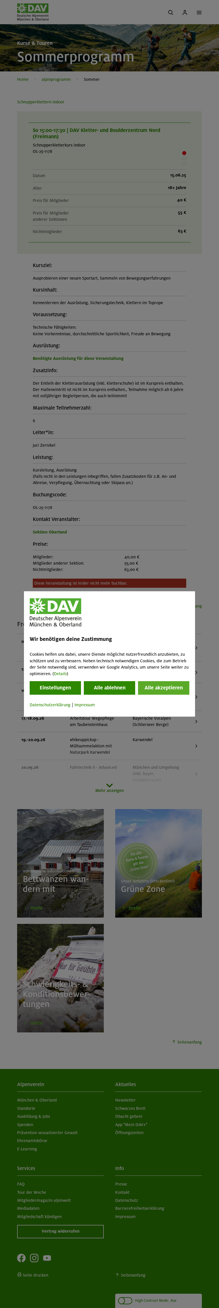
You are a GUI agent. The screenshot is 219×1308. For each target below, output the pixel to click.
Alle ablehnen (109, 688)
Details (60, 673)
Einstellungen (55, 688)
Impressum (84, 704)
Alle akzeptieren (164, 688)
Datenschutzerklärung (50, 704)
